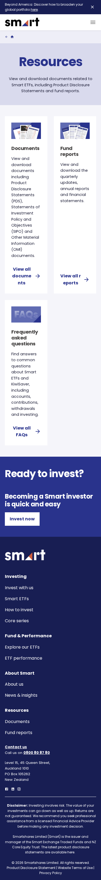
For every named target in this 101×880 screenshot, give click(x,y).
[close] (92, 7)
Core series (17, 621)
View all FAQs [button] (22, 431)
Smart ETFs (17, 599)
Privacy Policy (50, 873)
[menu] (92, 22)
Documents (17, 721)
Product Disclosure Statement (31, 867)
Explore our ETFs (22, 647)
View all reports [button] (70, 279)
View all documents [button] (21, 276)
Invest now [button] (22, 519)
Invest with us (19, 588)
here (34, 9)
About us (14, 684)
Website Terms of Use (75, 867)
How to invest (19, 610)
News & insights (21, 695)
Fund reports (18, 732)
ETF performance (23, 658)
